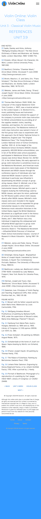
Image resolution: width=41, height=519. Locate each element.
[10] (3, 281)
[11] (3, 290)
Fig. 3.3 (4, 323)
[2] (3, 60)
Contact (28, 420)
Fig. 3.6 (4, 351)
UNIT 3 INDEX (18, 386)
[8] (3, 255)
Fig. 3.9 (4, 374)
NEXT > (20, 390)
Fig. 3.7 (4, 358)
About (20, 420)
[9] (3, 269)
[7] (3, 243)
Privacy (16, 423)
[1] (3, 48)
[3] (3, 69)
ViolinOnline (16, 3)
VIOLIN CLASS (31, 386)
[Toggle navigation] (37, 4)
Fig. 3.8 (4, 364)
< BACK (7, 386)
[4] (3, 79)
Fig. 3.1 (4, 302)
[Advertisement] (20, 455)
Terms (25, 423)
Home (12, 420)
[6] (3, 102)
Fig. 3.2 (4, 311)
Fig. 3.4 (4, 335)
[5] (3, 90)
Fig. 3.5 (4, 342)
